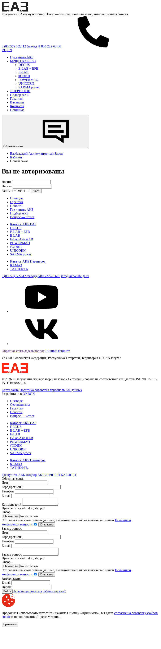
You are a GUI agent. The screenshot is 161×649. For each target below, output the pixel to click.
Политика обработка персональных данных (50, 390)
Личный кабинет (57, 351)
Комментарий (11, 504)
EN (9, 50)
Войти (36, 191)
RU (4, 50)
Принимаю (10, 624)
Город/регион (11, 487)
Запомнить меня (14, 191)
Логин (6, 182)
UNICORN (26, 83)
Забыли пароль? (54, 591)
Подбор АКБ (19, 95)
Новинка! (17, 110)
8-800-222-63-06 (49, 276)
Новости (16, 206)
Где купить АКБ (21, 57)
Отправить (46, 524)
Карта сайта (10, 390)
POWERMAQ (28, 80)
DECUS (24, 64)
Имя (5, 482)
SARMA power (29, 87)
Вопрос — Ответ (22, 217)
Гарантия (16, 98)
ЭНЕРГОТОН (20, 91)
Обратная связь (13, 146)
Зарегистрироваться (27, 591)
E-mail (6, 495)
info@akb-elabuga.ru (75, 276)
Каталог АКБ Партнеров (27, 261)
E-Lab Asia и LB (21, 239)
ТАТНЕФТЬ (19, 269)
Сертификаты (20, 404)
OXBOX (29, 393)
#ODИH (24, 76)
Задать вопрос (34, 351)
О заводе (16, 198)
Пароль (7, 186)
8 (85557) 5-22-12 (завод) (19, 276)
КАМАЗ (16, 265)
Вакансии (17, 102)
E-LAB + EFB (28, 68)
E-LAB (23, 72)
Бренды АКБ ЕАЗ (23, 61)
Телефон (8, 491)
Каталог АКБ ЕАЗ (23, 224)
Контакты (17, 106)
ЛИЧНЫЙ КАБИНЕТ (61, 475)
